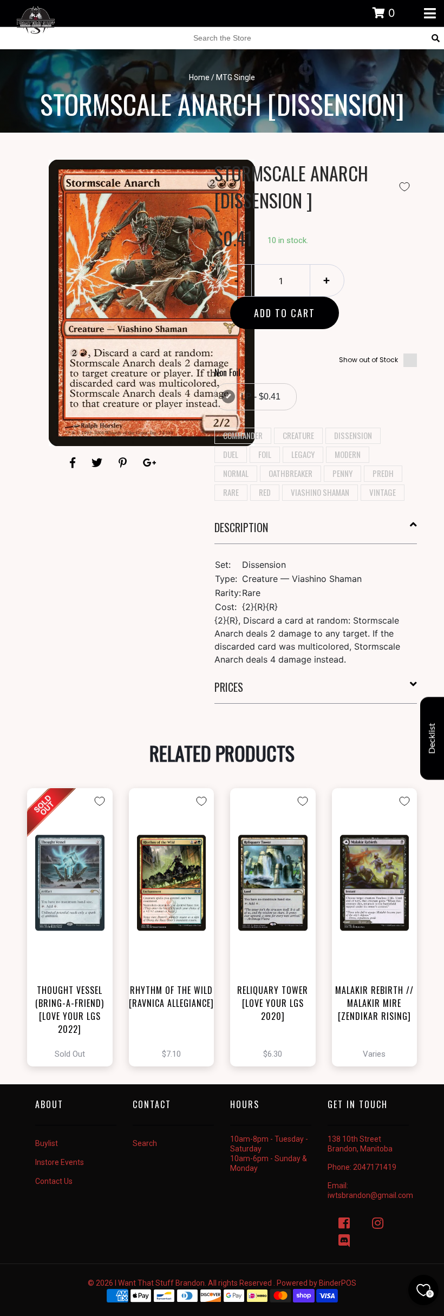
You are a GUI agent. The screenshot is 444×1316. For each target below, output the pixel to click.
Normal (236, 473)
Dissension (353, 435)
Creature (298, 435)
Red (265, 492)
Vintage (382, 492)
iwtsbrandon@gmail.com (370, 1195)
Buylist (46, 1143)
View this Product (74, 927)
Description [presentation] (241, 527)
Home (199, 77)
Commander (243, 435)
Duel (230, 454)
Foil (264, 454)
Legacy (303, 454)
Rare (231, 492)
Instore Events (59, 1162)
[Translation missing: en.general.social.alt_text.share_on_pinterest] (124, 462)
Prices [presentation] (228, 687)
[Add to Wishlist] (404, 187)
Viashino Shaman (320, 492)
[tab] (315, 531)
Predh (383, 473)
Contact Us (54, 1181)
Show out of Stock (368, 359)
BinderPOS (337, 1283)
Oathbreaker (290, 473)
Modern (348, 454)
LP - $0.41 (260, 396)
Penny (342, 473)
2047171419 (374, 1167)
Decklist (432, 738)
